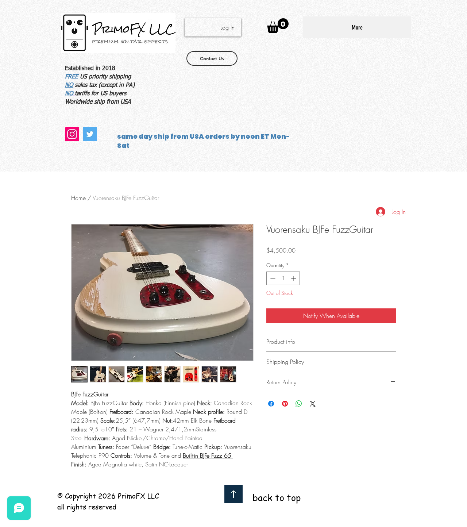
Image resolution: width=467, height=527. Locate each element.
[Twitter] (90, 134)
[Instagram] (72, 134)
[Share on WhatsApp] (298, 403)
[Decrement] (272, 278)
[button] (278, 25)
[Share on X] (312, 403)
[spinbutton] (283, 278)
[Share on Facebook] (271, 403)
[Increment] (294, 278)
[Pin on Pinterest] (285, 403)
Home (78, 198)
